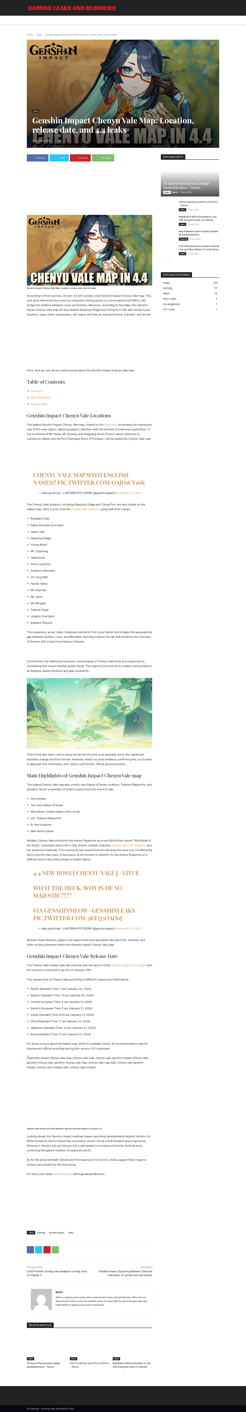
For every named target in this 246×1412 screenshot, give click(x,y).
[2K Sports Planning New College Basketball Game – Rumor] (46, 1346)
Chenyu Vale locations (85, 509)
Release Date (39, 404)
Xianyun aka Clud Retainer (129, 845)
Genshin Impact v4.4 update (128, 965)
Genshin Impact (56, 1232)
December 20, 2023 (128, 928)
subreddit (110, 424)
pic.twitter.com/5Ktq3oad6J (77, 918)
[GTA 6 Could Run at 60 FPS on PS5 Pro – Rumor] (89, 1346)
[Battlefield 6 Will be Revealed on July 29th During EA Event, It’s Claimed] (132, 1346)
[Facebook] (30, 1249)
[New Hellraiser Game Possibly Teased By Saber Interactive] (168, 234)
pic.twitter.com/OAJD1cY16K (101, 482)
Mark (59, 1292)
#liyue (129, 873)
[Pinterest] (47, 1249)
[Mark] (41, 1299)
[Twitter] (38, 1249)
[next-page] (169, 261)
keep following (62, 1174)
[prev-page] (163, 261)
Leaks (39, 34)
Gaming (41, 1232)
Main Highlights (40, 397)
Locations (37, 391)
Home (30, 34)
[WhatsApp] (55, 1249)
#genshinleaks (111, 910)
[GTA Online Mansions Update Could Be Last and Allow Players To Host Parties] (168, 249)
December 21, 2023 (128, 493)
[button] (215, 20)
